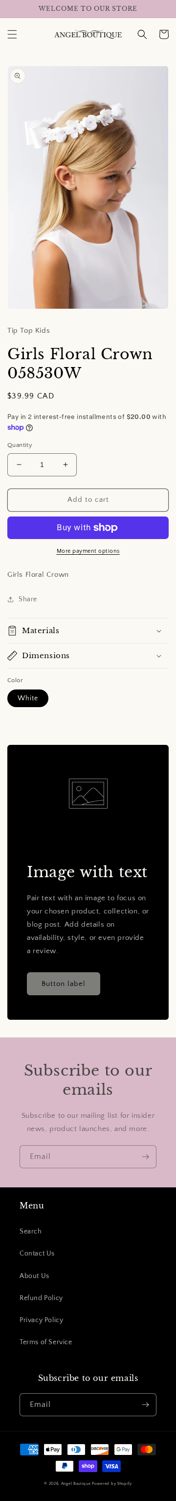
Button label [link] (64, 984)
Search (31, 1231)
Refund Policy (41, 1298)
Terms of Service (46, 1342)
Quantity (19, 445)
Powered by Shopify (112, 1483)
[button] (12, 34)
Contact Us (37, 1253)
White (28, 698)
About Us (34, 1276)
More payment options (88, 551)
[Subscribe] (145, 1156)
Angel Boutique (76, 1483)
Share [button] (28, 599)
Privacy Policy (41, 1320)
